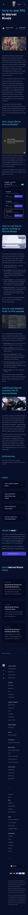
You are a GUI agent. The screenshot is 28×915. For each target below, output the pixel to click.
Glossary (10, 803)
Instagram (10, 842)
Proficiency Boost (12, 759)
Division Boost (11, 705)
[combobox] (17, 866)
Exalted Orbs (11, 778)
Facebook (10, 845)
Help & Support (12, 812)
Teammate (11, 697)
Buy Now (18, 196)
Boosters (10, 809)
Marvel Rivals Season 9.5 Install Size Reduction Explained (13, 586)
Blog (3, 653)
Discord (10, 848)
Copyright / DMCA (12, 828)
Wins (9, 691)
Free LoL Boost (11, 720)
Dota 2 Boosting (12, 735)
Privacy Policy (11, 825)
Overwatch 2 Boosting (13, 742)
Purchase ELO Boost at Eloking (12, 541)
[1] (20, 80)
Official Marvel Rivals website (12, 460)
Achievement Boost (13, 762)
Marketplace (11, 769)
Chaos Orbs (11, 772)
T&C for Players (12, 822)
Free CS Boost (11, 674)
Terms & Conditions (13, 819)
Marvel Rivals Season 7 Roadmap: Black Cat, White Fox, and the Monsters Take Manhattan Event (14, 630)
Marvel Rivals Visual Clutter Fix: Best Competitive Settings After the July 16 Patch (14, 608)
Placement (11, 671)
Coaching (10, 694)
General (8, 653)
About (9, 797)
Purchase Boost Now (13, 553)
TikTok (9, 839)
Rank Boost (11, 685)
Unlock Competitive (13, 756)
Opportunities (11, 806)
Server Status (11, 677)
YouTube (10, 836)
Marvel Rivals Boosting (13, 750)
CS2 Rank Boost (12, 669)
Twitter (10, 851)
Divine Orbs (11, 775)
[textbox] (17, 866)
